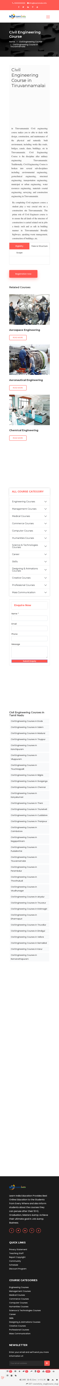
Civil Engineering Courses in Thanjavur (29, 821)
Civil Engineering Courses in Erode (27, 721)
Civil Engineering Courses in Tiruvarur (28, 902)
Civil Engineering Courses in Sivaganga (29, 781)
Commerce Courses (23, 523)
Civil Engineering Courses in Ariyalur (27, 896)
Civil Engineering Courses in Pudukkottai (24, 849)
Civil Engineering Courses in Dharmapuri (24, 917)
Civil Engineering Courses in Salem (27, 727)
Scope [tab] (19, 252)
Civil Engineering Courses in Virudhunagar (24, 888)
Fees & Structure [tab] (40, 246)
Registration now (23, 273)
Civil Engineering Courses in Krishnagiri (29, 908)
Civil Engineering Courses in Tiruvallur (28, 924)
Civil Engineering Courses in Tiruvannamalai (24, 859)
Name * (15, 613)
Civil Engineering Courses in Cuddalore (29, 815)
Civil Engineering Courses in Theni (27, 803)
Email (14, 623)
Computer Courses (22, 530)
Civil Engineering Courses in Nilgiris (27, 775)
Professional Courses (23, 585)
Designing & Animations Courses (25, 569)
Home (12, 42)
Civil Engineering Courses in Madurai (28, 733)
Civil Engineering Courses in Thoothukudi (24, 879)
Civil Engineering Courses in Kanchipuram (24, 747)
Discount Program (17, 1268)
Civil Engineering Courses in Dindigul (28, 931)
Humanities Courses (23, 538)
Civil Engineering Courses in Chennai (28, 787)
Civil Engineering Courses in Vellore (27, 937)
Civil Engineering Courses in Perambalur (24, 869)
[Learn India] (17, 16)
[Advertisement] (29, 107)
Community (15, 1261)
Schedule (13, 1265)
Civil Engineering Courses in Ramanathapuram (24, 957)
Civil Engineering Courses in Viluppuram (24, 757)
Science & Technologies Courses (25, 546)
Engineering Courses (23, 501)
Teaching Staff (16, 1253)
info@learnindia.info (38, 3)
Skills (15, 561)
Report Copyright (17, 1257)
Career (15, 554)
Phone (15, 634)
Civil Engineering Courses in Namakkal (29, 943)
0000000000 (19, 3)
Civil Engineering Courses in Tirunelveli (29, 809)
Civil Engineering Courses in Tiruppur (28, 739)
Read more (18, 337)
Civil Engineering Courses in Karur (26, 949)
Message (16, 644)
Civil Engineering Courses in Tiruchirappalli (24, 767)
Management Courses (24, 509)
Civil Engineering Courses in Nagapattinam (24, 839)
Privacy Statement (18, 1249)
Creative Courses (21, 578)
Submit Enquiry (29, 661)
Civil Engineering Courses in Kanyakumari (24, 795)
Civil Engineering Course (30, 42)
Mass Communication (23, 592)
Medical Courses (21, 516)
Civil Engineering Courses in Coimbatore (24, 829)
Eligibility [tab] (19, 246)
